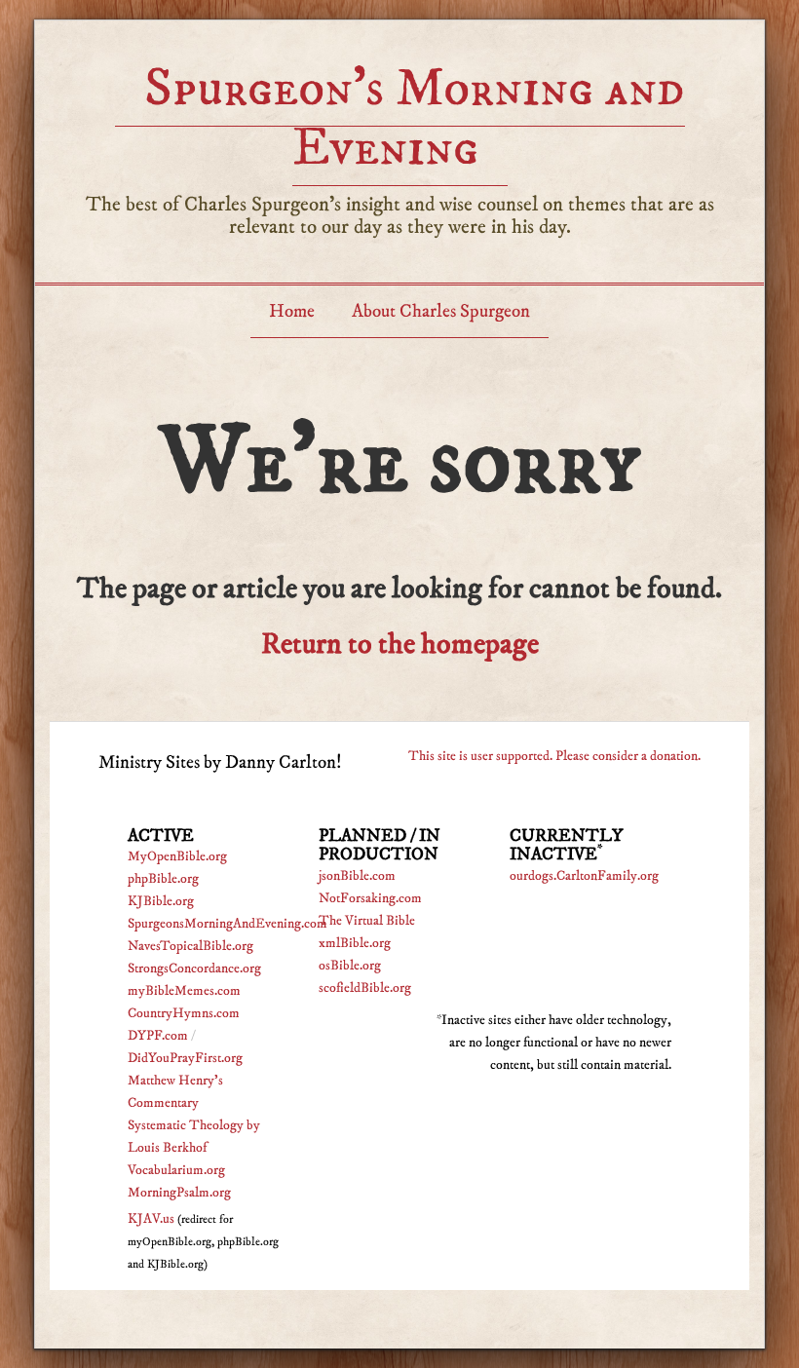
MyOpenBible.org (177, 856)
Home (292, 311)
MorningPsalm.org (179, 1192)
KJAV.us (151, 1219)
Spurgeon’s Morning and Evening (414, 118)
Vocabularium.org (176, 1170)
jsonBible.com (357, 876)
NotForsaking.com (370, 898)
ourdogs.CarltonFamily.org (584, 876)
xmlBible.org (355, 943)
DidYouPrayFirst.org (185, 1058)
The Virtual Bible (367, 921)
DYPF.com (158, 1036)
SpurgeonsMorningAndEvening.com (227, 923)
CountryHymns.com (184, 1013)
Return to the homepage (400, 645)
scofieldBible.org (365, 988)
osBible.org (350, 965)
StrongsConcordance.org (194, 968)
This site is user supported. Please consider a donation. (554, 756)
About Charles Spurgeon (441, 311)
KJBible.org (161, 901)
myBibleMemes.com (184, 991)
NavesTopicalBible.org (190, 946)
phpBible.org (163, 879)
